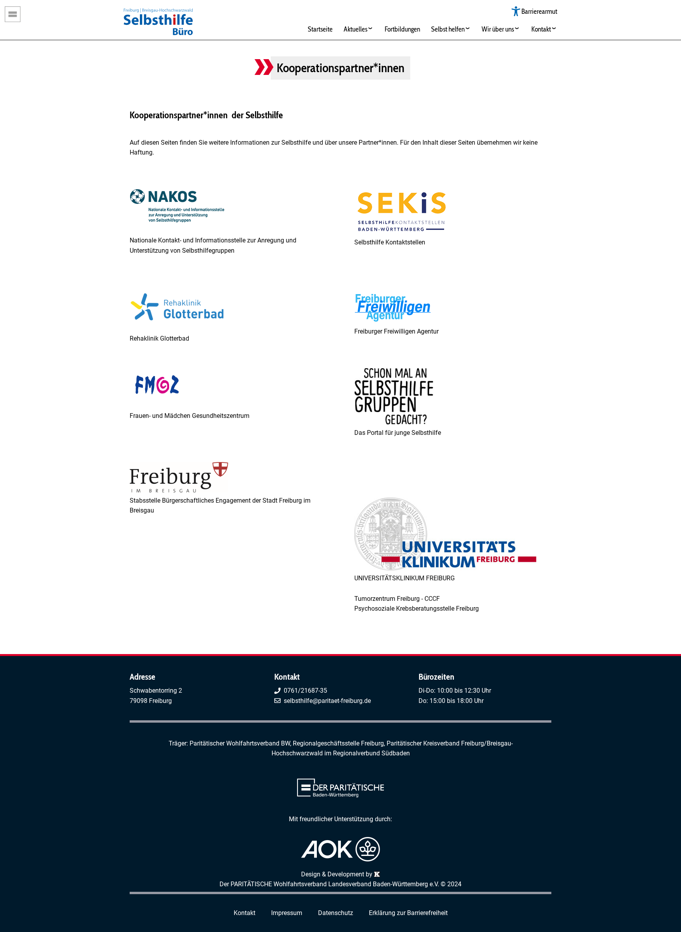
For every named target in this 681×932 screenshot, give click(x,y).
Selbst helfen (448, 29)
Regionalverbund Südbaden (371, 753)
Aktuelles (355, 29)
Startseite (320, 29)
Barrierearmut (539, 11)
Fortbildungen (402, 29)
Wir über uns (498, 29)
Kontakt (541, 29)
